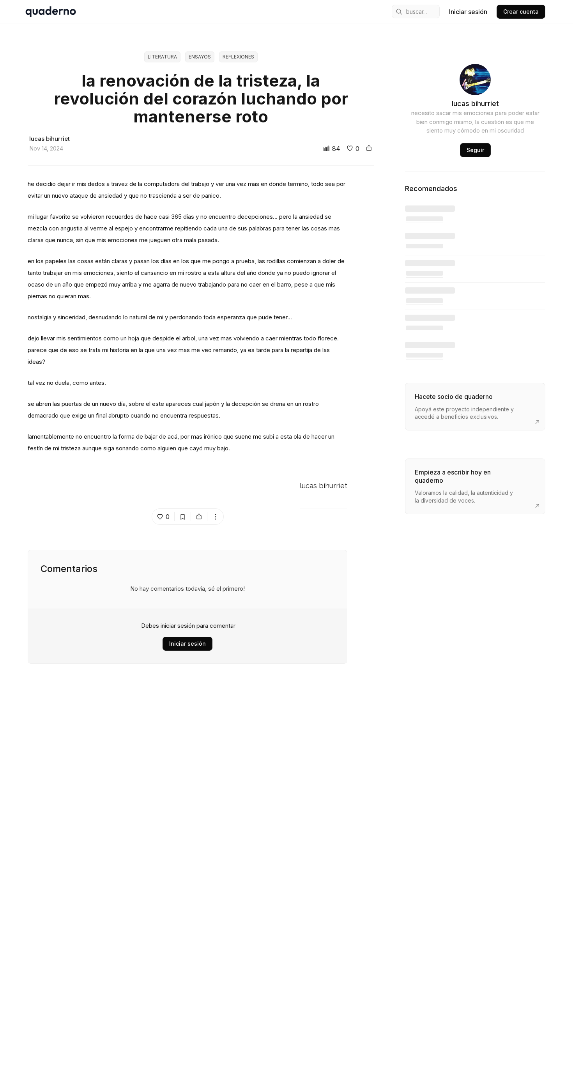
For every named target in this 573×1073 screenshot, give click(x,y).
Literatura (162, 57)
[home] (50, 11)
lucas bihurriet (323, 486)
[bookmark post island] (183, 516)
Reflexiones (238, 57)
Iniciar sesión (468, 12)
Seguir (475, 150)
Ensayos (200, 57)
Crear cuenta (521, 11)
